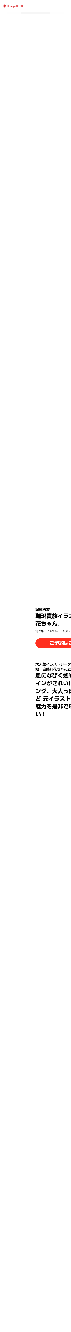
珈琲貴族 (43, 609)
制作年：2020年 (47, 631)
